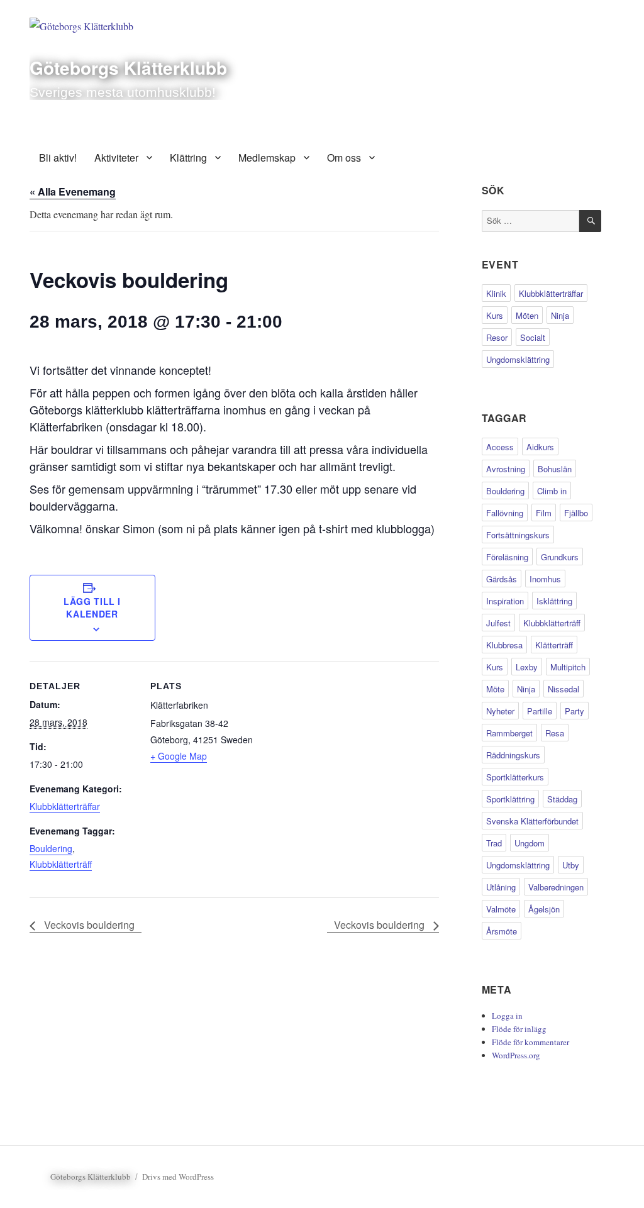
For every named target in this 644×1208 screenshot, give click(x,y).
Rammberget (509, 733)
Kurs (494, 315)
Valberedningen (556, 887)
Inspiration (505, 601)
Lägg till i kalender (92, 607)
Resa (554, 733)
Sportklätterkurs (515, 777)
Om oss (344, 157)
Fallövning (504, 513)
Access (500, 447)
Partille (539, 711)
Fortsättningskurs (518, 535)
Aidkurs (540, 447)
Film (544, 513)
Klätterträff (554, 645)
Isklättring (554, 601)
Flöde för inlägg (519, 1028)
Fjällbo (576, 513)
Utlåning (501, 887)
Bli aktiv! (58, 157)
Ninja (560, 315)
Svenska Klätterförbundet (532, 821)
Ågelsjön (544, 909)
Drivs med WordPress (178, 1176)
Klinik (496, 293)
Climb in (552, 491)
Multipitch (568, 667)
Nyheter (500, 711)
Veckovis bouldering (88, 924)
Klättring (188, 157)
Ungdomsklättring (518, 359)
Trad (494, 843)
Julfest (498, 623)
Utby (570, 865)
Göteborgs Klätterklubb (128, 67)
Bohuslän (555, 469)
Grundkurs (560, 557)
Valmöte (501, 909)
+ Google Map (178, 756)
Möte (495, 689)
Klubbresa (504, 645)
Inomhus (545, 579)
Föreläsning (507, 557)
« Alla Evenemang (73, 191)
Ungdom (529, 843)
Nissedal (563, 689)
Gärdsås (501, 579)
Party (574, 711)
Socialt (532, 337)
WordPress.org (516, 1055)
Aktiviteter (116, 157)
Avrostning (505, 469)
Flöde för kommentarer (530, 1042)
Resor (497, 337)
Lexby (527, 667)
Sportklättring (510, 799)
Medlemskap (267, 157)
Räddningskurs (513, 755)
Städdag (562, 799)
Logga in (507, 1015)
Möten (527, 315)
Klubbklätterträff (61, 864)
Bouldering (51, 848)
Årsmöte (501, 931)
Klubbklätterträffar (65, 806)
